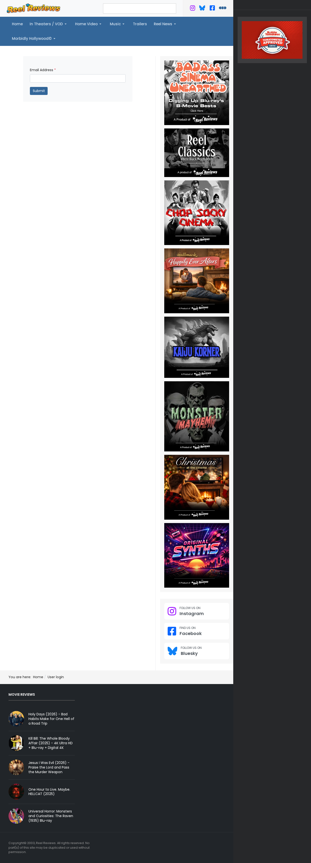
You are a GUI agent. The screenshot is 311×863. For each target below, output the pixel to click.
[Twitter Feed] (192, 9)
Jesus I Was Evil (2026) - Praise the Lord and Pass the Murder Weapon (48, 767)
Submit (39, 90)
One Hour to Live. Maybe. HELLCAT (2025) (49, 791)
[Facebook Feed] (212, 9)
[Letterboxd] (222, 9)
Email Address (43, 70)
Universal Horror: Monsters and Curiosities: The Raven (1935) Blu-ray (50, 816)
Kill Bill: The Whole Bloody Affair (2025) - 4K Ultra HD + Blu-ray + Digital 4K (50, 743)
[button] (49, 24)
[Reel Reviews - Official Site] (33, 8)
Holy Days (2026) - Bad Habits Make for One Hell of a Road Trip (51, 719)
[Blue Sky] (202, 9)
